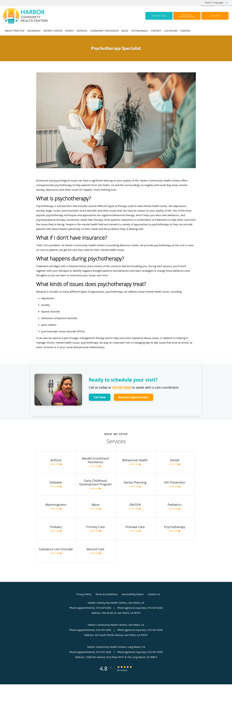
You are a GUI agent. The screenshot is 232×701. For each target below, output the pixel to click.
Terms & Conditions (106, 594)
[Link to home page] (20, 15)
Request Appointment (133, 397)
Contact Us (154, 594)
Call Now (100, 397)
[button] (187, 16)
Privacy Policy (83, 594)
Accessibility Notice (133, 594)
